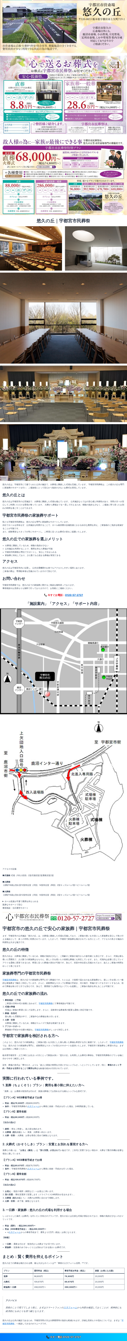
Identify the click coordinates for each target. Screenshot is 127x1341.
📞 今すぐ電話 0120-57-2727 (63, 1337)
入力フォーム (33, 1106)
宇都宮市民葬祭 (9, 980)
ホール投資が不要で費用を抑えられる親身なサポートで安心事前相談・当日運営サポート (20, 904)
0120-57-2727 (74, 595)
